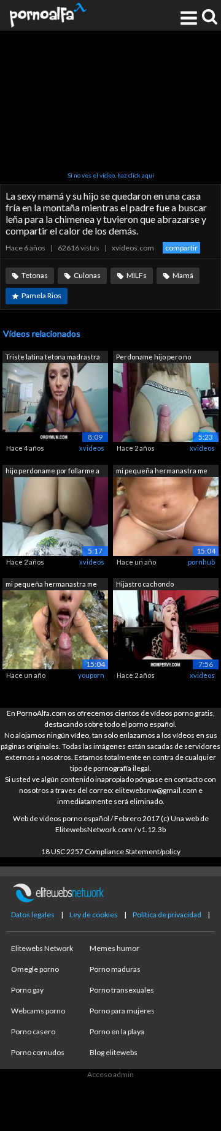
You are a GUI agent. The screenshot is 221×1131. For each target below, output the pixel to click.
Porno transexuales (122, 989)
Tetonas (34, 275)
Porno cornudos (37, 1052)
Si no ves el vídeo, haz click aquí (111, 175)
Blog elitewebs (114, 1052)
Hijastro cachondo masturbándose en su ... (153, 585)
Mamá (183, 275)
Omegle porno (35, 969)
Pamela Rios (41, 295)
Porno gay (27, 989)
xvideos (91, 448)
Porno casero (33, 1031)
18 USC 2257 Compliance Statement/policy (110, 851)
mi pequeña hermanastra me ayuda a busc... (161, 472)
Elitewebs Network (42, 948)
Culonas (87, 275)
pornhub (201, 562)
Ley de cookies (93, 914)
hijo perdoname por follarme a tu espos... (52, 472)
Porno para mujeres (122, 1010)
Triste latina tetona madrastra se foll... (53, 358)
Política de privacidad (167, 914)
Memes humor (114, 948)
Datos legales (33, 914)
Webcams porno (38, 1010)
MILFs (136, 275)
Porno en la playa (117, 1031)
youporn (91, 675)
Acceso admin (110, 1074)
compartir (181, 247)
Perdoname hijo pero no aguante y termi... (153, 358)
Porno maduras (115, 969)
